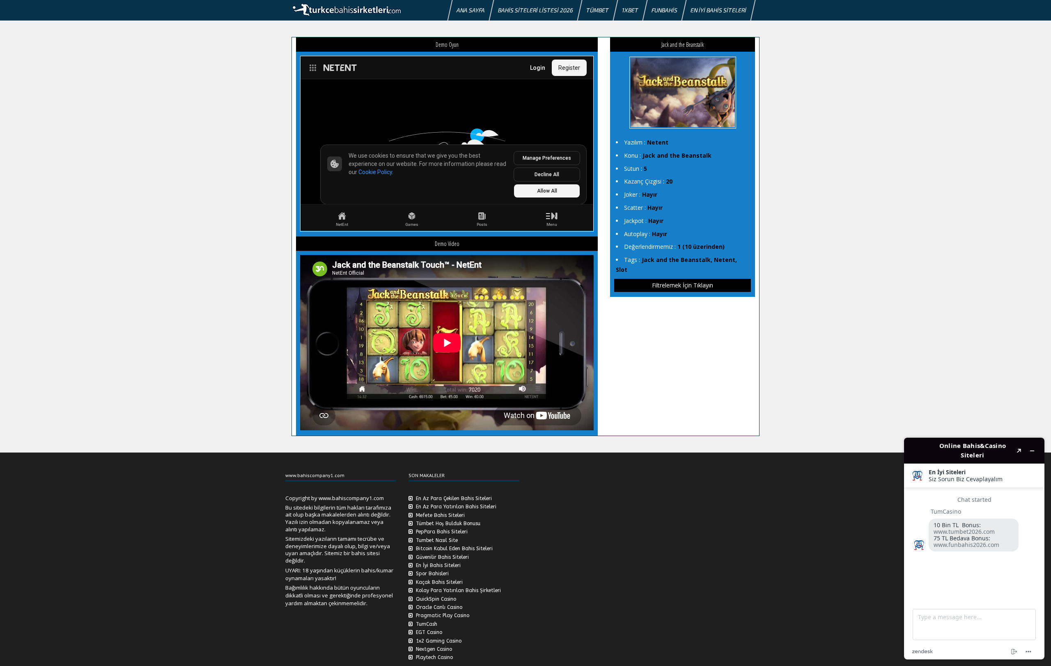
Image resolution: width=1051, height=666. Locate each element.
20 (669, 181)
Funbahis (664, 10)
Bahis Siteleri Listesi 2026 (535, 10)
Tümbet (597, 10)
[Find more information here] (974, 548)
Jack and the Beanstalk (677, 155)
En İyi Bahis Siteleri (718, 10)
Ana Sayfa (471, 10)
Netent (657, 142)
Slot (621, 269)
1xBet (630, 10)
